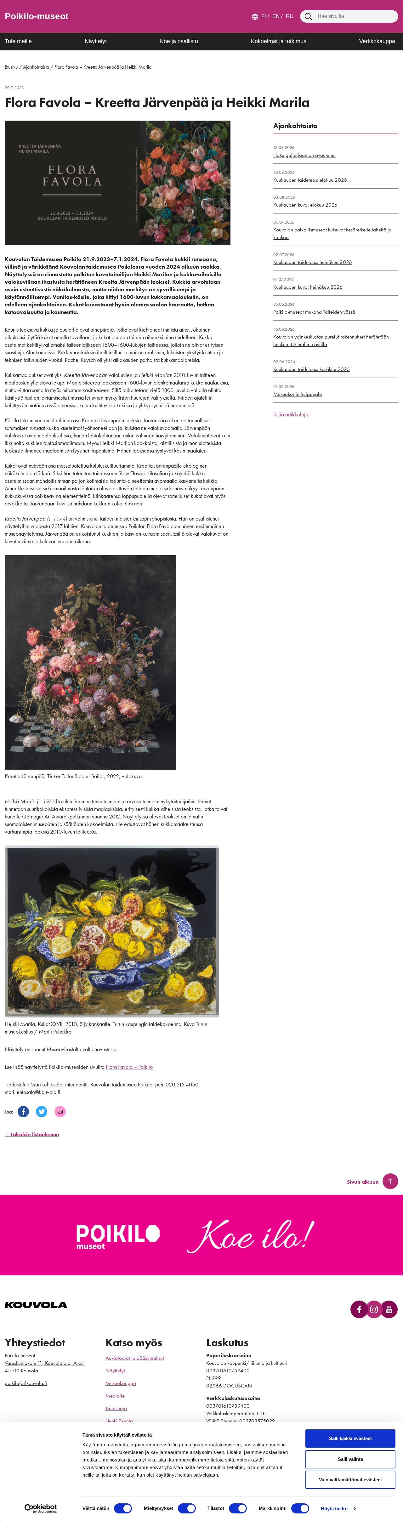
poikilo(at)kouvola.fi (26, 1383)
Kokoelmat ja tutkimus (278, 41)
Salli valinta (350, 1459)
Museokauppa (120, 1383)
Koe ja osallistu (179, 41)
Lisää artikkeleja (290, 414)
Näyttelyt (96, 41)
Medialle (115, 1395)
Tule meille (18, 41)
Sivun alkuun (363, 1181)
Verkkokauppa (377, 41)
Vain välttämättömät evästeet (350, 1479)
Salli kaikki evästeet (350, 1438)
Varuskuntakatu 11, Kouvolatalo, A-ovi (45, 1362)
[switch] (187, 1508)
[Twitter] (41, 1111)
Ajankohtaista (36, 67)
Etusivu (11, 67)
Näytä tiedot (334, 1508)
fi (263, 16)
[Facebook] (23, 1111)
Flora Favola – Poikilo (129, 1066)
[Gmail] (60, 1111)
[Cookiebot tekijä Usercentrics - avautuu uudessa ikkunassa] (40, 1508)
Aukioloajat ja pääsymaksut (134, 1357)
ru (288, 16)
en (275, 16)
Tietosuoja (116, 1408)
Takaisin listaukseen (34, 1134)
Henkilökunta (119, 1420)
